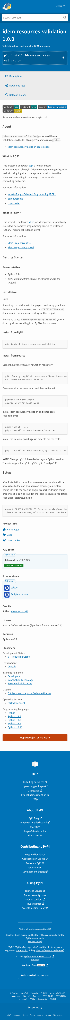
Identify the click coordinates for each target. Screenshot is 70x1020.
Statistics (35, 827)
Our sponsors (35, 835)
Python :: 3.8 (14, 720)
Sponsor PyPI (35, 867)
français (34, 993)
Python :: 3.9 (14, 723)
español (24, 993)
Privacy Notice (33, 904)
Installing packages (33, 782)
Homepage (13, 529)
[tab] (35, 76)
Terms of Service (33, 891)
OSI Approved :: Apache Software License (29, 693)
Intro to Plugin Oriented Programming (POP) (32, 194)
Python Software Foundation (48, 950)
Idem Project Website (19, 243)
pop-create (14, 203)
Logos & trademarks (35, 831)
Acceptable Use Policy (34, 908)
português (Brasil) (57, 993)
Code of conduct (33, 899)
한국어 (53, 999)
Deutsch (36, 996)
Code (9, 535)
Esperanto (42, 999)
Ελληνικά (26, 996)
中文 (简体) (48, 996)
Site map (35, 959)
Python (11, 713)
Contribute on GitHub (33, 859)
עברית (32, 999)
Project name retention (33, 795)
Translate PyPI (33, 863)
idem (31, 222)
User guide (33, 791)
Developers (14, 676)
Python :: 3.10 (15, 727)
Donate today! (35, 941)
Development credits (33, 872)
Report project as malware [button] (35, 737)
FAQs (35, 799)
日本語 (44, 993)
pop (31, 165)
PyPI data (9, 554)
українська (15, 996)
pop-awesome (15, 199)
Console (12, 666)
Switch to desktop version (35, 975)
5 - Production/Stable (19, 657)
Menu (59, 6)
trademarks (22, 950)
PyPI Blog (34, 818)
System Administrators (20, 683)
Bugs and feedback (35, 854)
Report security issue (35, 895)
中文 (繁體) (61, 996)
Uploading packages (34, 786)
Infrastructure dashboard (33, 822)
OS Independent (16, 703)
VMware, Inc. (18, 611)
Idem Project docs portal (21, 247)
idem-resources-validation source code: (29, 147)
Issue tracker (14, 540)
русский (23, 999)
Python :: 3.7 (14, 716)
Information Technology (20, 680)
